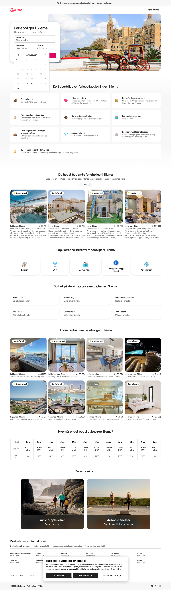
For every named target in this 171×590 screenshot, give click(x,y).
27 (32, 84)
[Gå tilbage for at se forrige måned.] (18, 55)
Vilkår (40, 586)
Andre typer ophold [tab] (41, 546)
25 (23, 84)
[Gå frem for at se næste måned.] (45, 55)
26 (27, 84)
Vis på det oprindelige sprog (103, 3)
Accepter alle (59, 575)
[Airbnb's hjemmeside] (16, 10)
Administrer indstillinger (112, 575)
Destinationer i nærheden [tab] (20, 546)
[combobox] (35, 40)
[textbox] (24, 48)
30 (46, 84)
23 (46, 79)
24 (18, 84)
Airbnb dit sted (152, 10)
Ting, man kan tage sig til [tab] (95, 546)
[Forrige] (81, 185)
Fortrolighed (31, 586)
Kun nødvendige (85, 575)
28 (36, 84)
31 (18, 88)
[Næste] (90, 185)
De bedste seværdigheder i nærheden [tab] (67, 546)
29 (41, 84)
